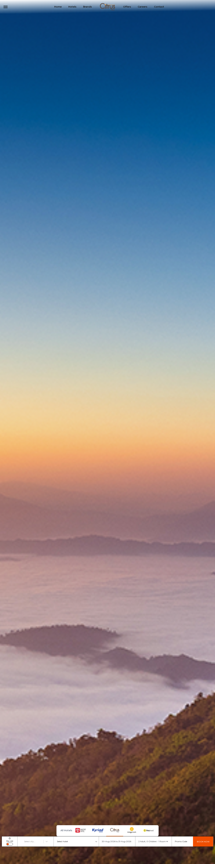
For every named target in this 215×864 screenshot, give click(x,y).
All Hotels (66, 830)
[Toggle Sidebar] (5, 7)
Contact (159, 6)
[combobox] (24, 841)
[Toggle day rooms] (9, 844)
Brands (87, 6)
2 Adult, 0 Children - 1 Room (152, 841)
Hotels (72, 6)
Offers (127, 6)
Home (58, 6)
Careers (142, 6)
